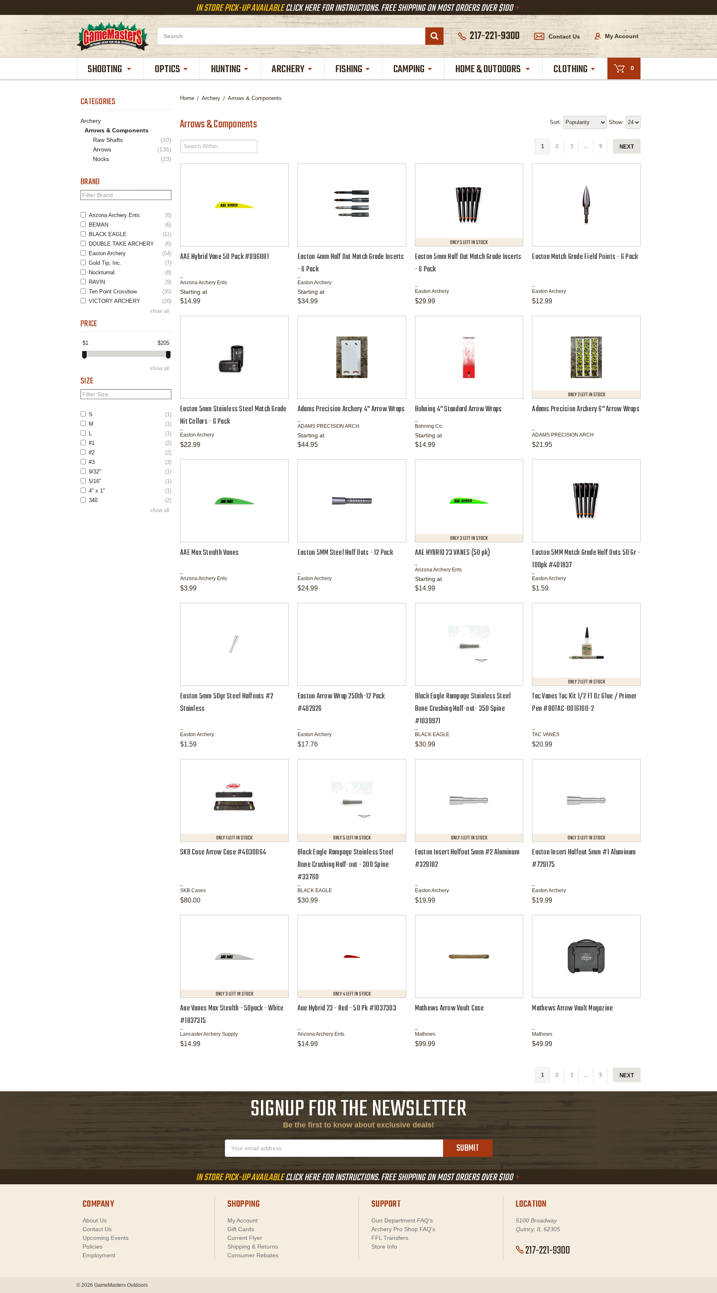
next (626, 147)
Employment (99, 1255)
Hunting (226, 69)
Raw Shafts (132, 140)
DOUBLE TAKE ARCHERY (130, 244)
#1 (130, 443)
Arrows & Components (117, 130)
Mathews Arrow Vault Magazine (572, 1009)
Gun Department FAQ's (402, 1220)
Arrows (132, 149)
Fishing (348, 69)
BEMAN (130, 225)
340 (130, 500)
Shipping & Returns (252, 1246)
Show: (616, 122)
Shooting (106, 69)
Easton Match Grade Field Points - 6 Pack (585, 257)
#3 (130, 462)
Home (187, 98)
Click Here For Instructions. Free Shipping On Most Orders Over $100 (355, 8)
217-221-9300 (547, 1250)
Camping (408, 69)
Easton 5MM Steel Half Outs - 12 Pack (345, 553)
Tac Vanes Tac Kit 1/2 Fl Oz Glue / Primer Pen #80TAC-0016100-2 (584, 702)
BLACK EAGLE (130, 234)
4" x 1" (130, 491)
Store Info (384, 1246)
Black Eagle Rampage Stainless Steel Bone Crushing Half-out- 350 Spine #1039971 (463, 708)
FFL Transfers (389, 1237)
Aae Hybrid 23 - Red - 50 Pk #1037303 (347, 1009)
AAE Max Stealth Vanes (209, 553)
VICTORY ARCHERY (130, 301)
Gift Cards (240, 1229)
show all (159, 311)
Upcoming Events (106, 1237)
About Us (95, 1220)
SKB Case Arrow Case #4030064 (223, 853)
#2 (130, 452)
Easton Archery (130, 253)
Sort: (555, 122)
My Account (621, 36)
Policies (92, 1246)
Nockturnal (130, 272)
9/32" (130, 471)
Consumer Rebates (252, 1255)
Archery (288, 69)
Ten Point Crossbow (130, 291)
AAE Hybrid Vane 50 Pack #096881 (224, 257)
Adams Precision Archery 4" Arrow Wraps (351, 409)
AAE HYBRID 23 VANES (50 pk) (452, 553)
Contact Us (564, 36)
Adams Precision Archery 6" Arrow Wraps (585, 409)
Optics (167, 69)
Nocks (132, 159)
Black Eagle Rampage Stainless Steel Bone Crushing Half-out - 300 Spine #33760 (346, 865)
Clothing (571, 69)
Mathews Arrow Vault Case (449, 1009)
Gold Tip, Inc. (130, 263)
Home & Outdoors (488, 69)
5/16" (130, 481)
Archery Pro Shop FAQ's (403, 1229)
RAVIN (130, 282)
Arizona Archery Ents (130, 215)
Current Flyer (244, 1237)
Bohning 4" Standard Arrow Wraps (458, 409)
